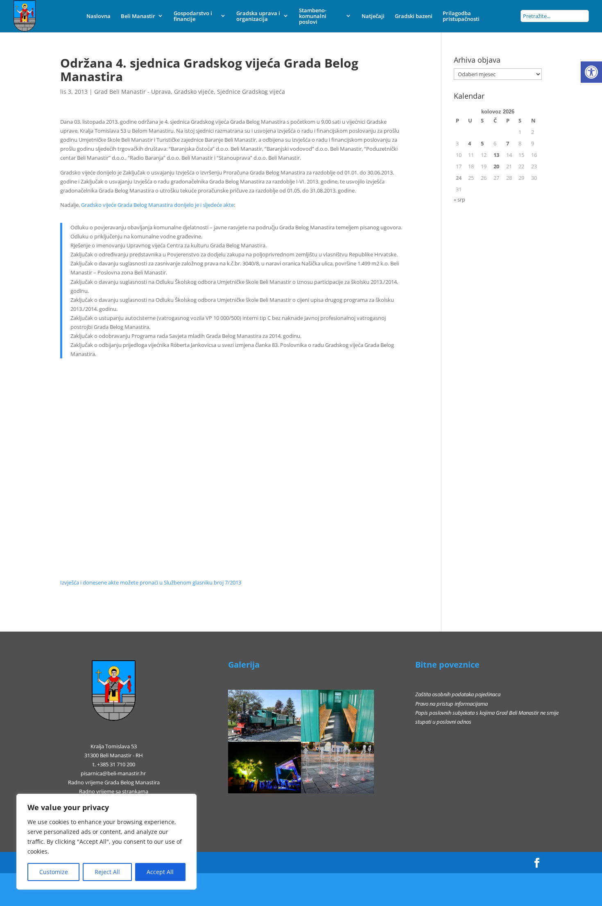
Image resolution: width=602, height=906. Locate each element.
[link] (591, 72)
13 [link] (496, 155)
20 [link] (496, 166)
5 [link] (482, 143)
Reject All (107, 872)
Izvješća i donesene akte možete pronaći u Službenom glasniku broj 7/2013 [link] (150, 582)
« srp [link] (459, 199)
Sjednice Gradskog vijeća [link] (251, 91)
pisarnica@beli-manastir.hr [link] (113, 773)
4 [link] (469, 143)
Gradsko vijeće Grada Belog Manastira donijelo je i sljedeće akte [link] (157, 204)
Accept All (160, 872)
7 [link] (507, 143)
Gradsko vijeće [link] (194, 91)
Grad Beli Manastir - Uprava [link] (132, 91)
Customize (53, 872)
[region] (106, 842)
